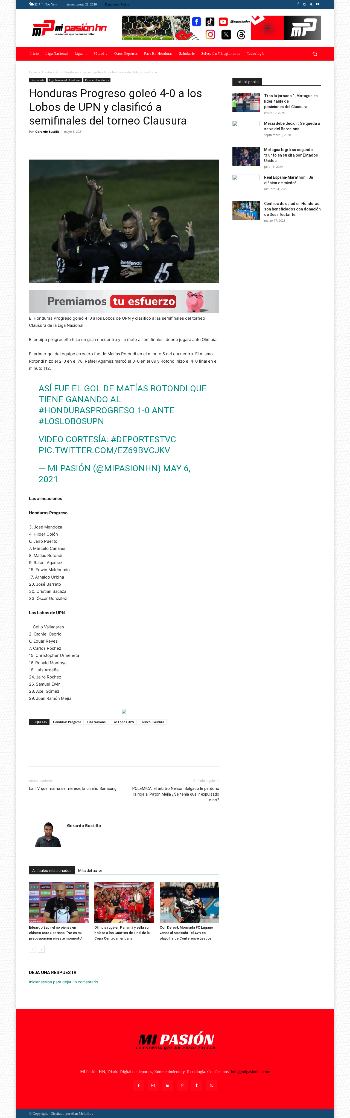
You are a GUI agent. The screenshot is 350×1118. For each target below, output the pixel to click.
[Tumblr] (196, 1085)
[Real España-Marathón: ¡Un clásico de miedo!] (246, 184)
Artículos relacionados (52, 870)
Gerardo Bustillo (47, 131)
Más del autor (90, 870)
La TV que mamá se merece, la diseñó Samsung (72, 788)
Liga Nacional (96, 722)
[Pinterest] (59, 143)
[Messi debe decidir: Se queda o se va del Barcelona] (246, 130)
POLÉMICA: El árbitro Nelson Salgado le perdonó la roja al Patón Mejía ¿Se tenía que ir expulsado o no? (175, 794)
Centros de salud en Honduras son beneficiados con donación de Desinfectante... (292, 209)
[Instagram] (304, 4)
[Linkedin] (167, 1085)
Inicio (33, 72)
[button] (314, 53)
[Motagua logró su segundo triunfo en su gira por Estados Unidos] (246, 156)
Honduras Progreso (67, 722)
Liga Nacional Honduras (64, 80)
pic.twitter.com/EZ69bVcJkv (104, 450)
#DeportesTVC (143, 439)
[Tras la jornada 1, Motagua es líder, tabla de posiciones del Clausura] (246, 102)
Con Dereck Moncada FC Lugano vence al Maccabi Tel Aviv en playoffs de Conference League (186, 932)
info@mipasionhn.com (250, 1071)
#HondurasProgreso (87, 410)
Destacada (50, 72)
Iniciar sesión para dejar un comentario (63, 982)
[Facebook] (298, 4)
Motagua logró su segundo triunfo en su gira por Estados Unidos (291, 155)
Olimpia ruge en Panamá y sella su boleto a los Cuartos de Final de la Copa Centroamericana (122, 932)
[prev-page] (32, 949)
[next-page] (41, 949)
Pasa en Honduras (97, 80)
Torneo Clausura (152, 722)
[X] (311, 4)
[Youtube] (317, 4)
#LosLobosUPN (71, 421)
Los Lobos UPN (123, 722)
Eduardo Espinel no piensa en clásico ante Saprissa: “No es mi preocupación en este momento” (56, 932)
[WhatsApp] (72, 143)
